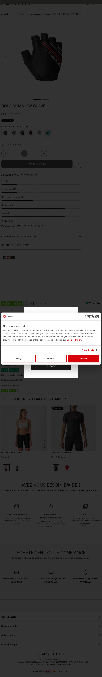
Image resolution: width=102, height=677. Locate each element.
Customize (49, 358)
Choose (51, 366)
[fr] (15, 4)
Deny (18, 358)
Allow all (83, 358)
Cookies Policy (74, 340)
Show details (88, 350)
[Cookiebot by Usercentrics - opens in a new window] (87, 316)
